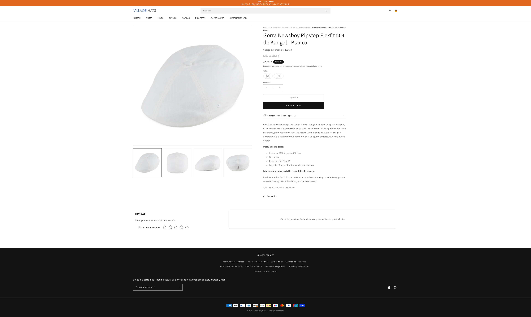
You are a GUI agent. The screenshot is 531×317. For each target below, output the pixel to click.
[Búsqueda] (326, 10)
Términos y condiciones (298, 266)
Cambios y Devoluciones (257, 261)
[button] (396, 10)
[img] (270, 56)
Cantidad (266, 82)
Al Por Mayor (217, 18)
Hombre (137, 18)
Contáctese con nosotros (231, 266)
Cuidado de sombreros (296, 261)
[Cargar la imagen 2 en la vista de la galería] (177, 162)
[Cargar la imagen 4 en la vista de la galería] (237, 162)
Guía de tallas (277, 261)
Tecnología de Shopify (276, 311)
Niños (161, 18)
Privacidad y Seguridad (275, 266)
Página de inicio (269, 27)
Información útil (238, 18)
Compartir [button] (271, 196)
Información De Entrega (233, 261)
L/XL (280, 77)
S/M (269, 77)
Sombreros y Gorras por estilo (286, 27)
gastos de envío (289, 66)
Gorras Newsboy (304, 27)
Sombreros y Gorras (260, 311)
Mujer (149, 18)
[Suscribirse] (179, 287)
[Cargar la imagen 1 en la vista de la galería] (147, 162)
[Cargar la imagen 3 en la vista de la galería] (207, 162)
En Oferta (200, 18)
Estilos (173, 18)
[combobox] (265, 11)
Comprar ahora (293, 105)
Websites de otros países (265, 271)
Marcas (186, 18)
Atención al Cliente (253, 266)
